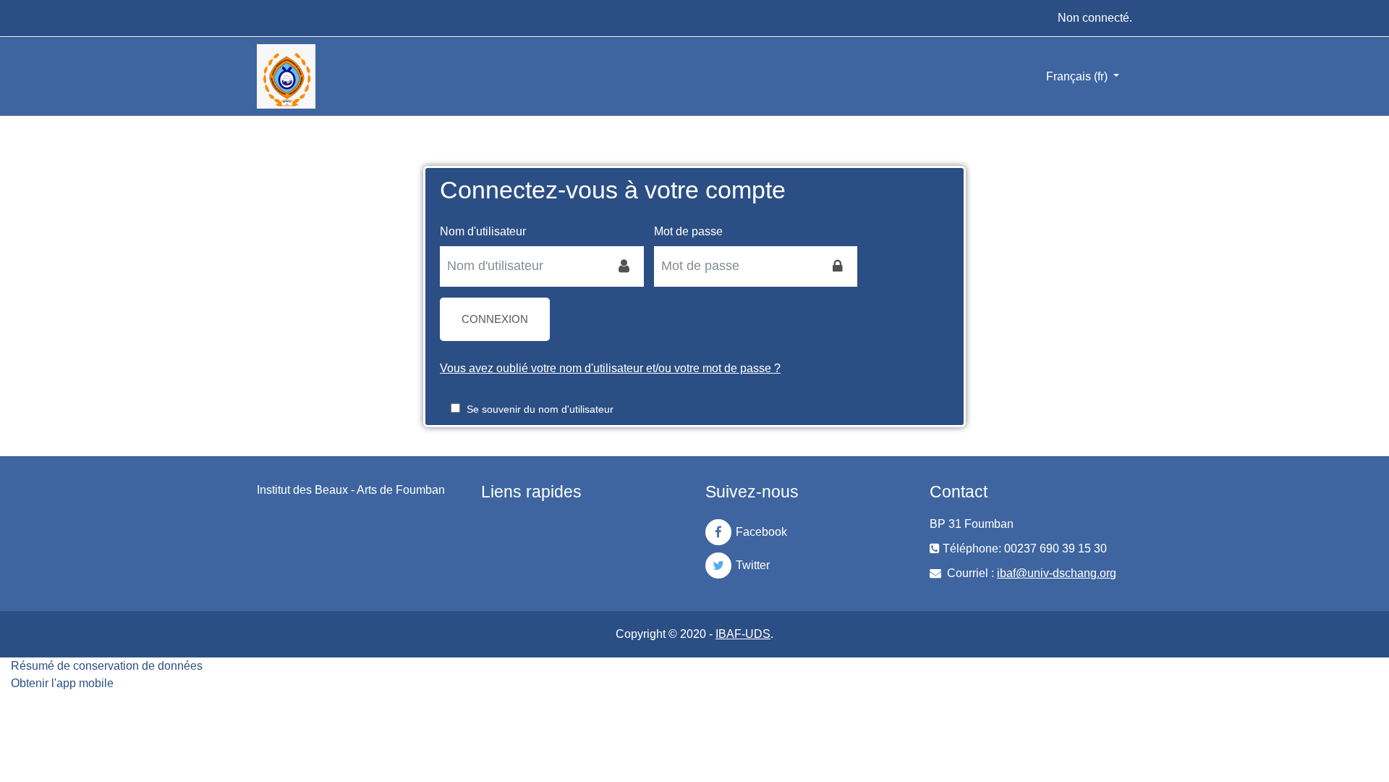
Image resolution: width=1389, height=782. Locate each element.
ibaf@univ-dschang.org (1056, 573)
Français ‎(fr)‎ (1078, 76)
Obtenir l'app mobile (62, 683)
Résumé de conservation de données (107, 666)
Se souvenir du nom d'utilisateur (540, 409)
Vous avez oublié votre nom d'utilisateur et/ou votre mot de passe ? (610, 368)
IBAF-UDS (742, 634)
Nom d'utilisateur (483, 231)
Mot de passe (688, 231)
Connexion (495, 319)
